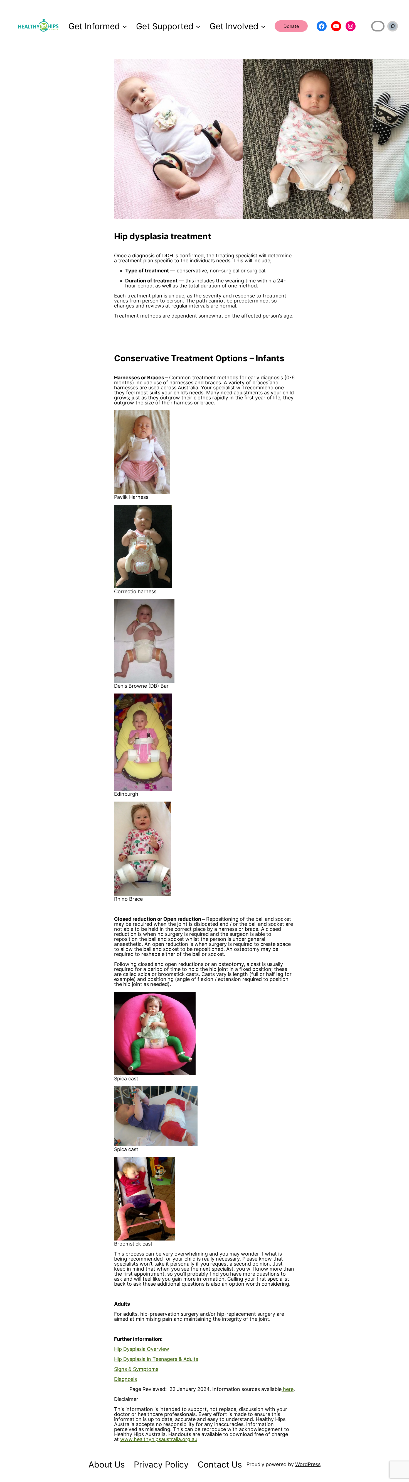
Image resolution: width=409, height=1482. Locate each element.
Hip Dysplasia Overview (141, 1349)
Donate (291, 26)
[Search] (392, 26)
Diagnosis (125, 1379)
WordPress (308, 1464)
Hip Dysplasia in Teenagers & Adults (156, 1359)
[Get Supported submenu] (198, 26)
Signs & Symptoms (136, 1369)
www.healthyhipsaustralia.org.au (158, 1439)
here (288, 1389)
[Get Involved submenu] (263, 26)
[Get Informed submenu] (124, 26)
